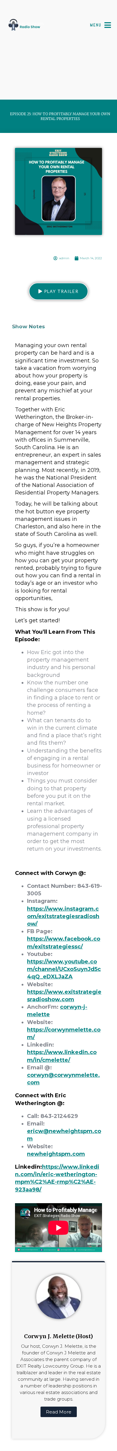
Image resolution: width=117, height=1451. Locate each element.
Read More (58, 1412)
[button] (58, 291)
